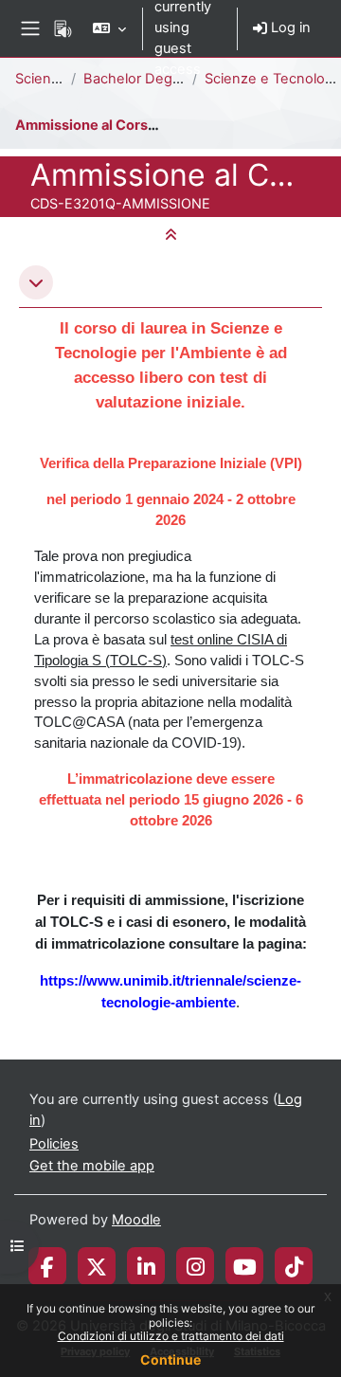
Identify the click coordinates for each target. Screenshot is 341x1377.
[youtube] (245, 1266)
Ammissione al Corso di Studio (117, 125)
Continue (170, 1359)
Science (41, 78)
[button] (109, 28)
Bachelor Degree (138, 78)
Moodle (136, 1219)
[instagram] (196, 1266)
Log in (289, 27)
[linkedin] (146, 1266)
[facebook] (47, 1266)
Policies (54, 1143)
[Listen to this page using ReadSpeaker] (63, 28)
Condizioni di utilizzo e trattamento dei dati (171, 1336)
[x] (96, 1266)
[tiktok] (294, 1266)
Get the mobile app (91, 1165)
